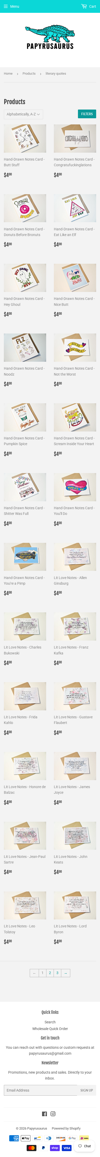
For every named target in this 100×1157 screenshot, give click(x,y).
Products (29, 73)
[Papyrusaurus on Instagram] (53, 1115)
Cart (92, 6)
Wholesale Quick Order (50, 1029)
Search (50, 1022)
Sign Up (87, 1090)
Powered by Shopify (66, 1128)
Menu (14, 6)
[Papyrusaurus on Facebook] (44, 1115)
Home (8, 73)
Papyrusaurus (37, 1128)
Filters (87, 114)
